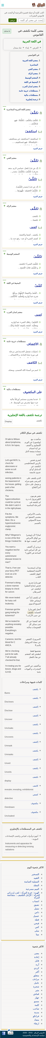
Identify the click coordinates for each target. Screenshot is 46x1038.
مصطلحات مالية (31, 95)
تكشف (35, 777)
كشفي (35, 795)
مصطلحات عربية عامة (28, 91)
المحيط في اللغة (31, 82)
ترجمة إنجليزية (32, 99)
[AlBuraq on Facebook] (3, 1034)
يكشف (35, 689)
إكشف (35, 707)
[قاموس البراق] (38, 5)
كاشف (35, 786)
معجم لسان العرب (30, 86)
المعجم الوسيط (31, 78)
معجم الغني (33, 69)
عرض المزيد (37, 148)
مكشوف (34, 803)
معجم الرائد (33, 73)
